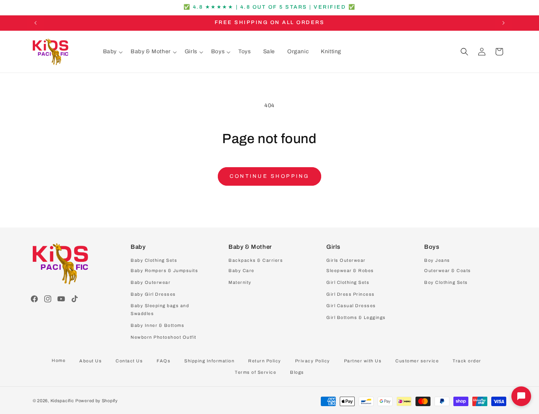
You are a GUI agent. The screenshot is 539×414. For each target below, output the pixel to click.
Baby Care (241, 270)
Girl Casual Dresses (351, 305)
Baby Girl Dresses (153, 294)
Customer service (417, 360)
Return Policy (264, 360)
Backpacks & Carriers (255, 260)
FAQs (163, 360)
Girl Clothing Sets (347, 282)
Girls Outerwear (346, 260)
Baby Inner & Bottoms (157, 325)
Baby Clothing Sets (154, 260)
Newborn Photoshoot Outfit (164, 337)
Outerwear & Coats (447, 270)
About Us (90, 360)
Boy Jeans (437, 260)
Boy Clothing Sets (446, 282)
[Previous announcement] (35, 22)
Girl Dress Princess (350, 294)
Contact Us (129, 360)
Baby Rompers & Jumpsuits (164, 270)
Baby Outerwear (150, 282)
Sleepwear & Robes (350, 270)
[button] (113, 51)
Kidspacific (62, 400)
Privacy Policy (312, 360)
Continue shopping (269, 176)
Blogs (297, 372)
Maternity (240, 282)
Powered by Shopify (96, 400)
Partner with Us (363, 360)
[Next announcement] (503, 22)
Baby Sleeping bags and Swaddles (160, 309)
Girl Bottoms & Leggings (356, 317)
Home (59, 360)
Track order (467, 360)
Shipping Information (209, 360)
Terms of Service (255, 372)
